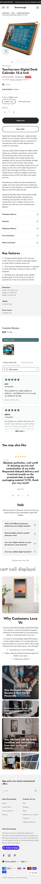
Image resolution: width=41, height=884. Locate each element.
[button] (7, 89)
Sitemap (4, 814)
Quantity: (5, 108)
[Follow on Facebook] (3, 855)
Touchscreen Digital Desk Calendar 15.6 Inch (14, 15)
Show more (19, 431)
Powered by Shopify (21, 878)
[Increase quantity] (14, 112)
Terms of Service (7, 811)
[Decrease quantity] (5, 112)
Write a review (9, 340)
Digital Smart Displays (23, 13)
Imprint (4, 803)
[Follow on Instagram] (9, 855)
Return (25, 811)
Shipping (26, 807)
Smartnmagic (5, 13)
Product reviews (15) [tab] (9, 362)
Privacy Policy (6, 807)
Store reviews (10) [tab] (27, 362)
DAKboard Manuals (29, 822)
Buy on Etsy (20, 129)
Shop (13, 13)
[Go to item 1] (8, 349)
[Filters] (4, 369)
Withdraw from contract (30, 814)
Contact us (26, 818)
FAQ (24, 803)
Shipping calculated (15, 80)
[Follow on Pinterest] (14, 855)
